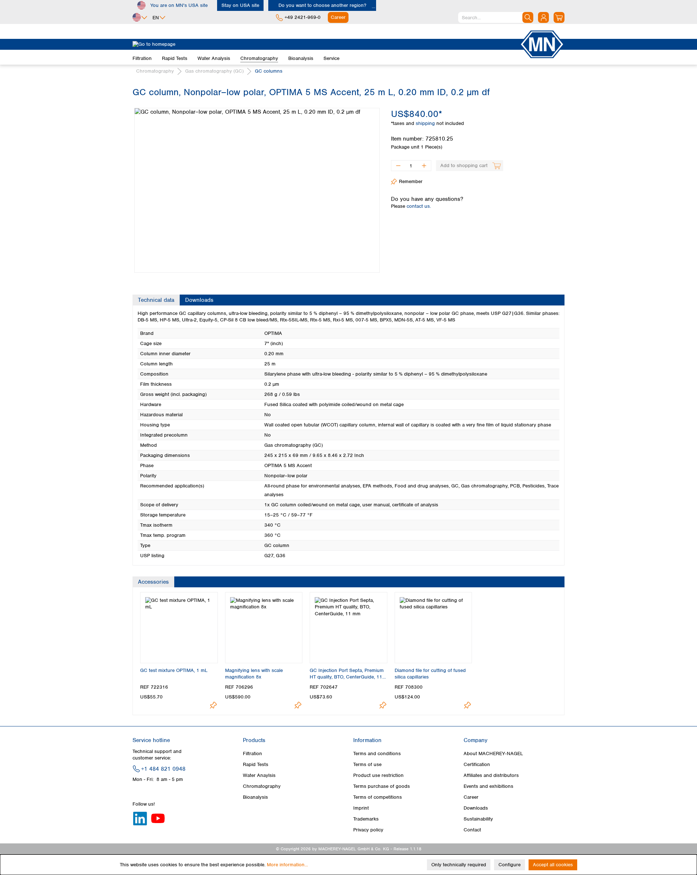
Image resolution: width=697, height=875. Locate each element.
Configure (509, 865)
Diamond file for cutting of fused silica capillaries (430, 673)
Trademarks (366, 819)
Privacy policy (368, 830)
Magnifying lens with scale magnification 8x (254, 673)
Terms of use (367, 764)
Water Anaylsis (259, 775)
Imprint (361, 808)
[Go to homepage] (326, 44)
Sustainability (478, 819)
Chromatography (262, 786)
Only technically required (458, 865)
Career (471, 797)
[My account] (543, 17)
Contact (472, 830)
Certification (477, 764)
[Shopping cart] (559, 17)
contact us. (419, 206)
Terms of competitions (377, 797)
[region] (256, 185)
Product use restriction (378, 775)
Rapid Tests (255, 764)
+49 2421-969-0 (303, 17)
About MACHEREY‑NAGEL (493, 753)
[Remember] (213, 705)
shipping (426, 123)
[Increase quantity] (424, 165)
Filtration (252, 753)
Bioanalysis (255, 797)
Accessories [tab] (153, 582)
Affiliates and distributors (491, 775)
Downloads (476, 808)
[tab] (156, 300)
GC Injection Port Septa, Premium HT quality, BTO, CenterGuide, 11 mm (347, 673)
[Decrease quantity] (398, 165)
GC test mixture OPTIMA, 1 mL (174, 670)
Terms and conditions (377, 753)
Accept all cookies (553, 865)
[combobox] (495, 17)
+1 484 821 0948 (163, 769)
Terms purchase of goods (381, 786)
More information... (287, 865)
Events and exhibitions (488, 786)
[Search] (527, 17)
